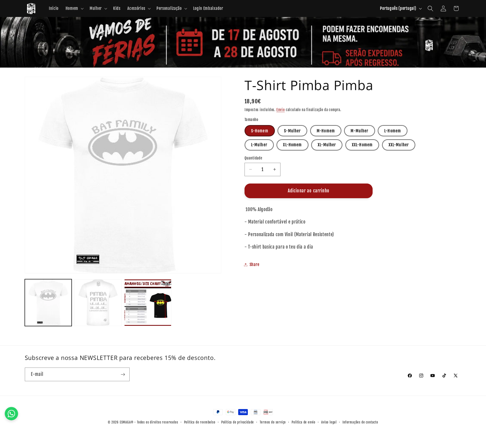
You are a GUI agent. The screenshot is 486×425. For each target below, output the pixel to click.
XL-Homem (292, 144)
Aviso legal (329, 422)
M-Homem (326, 130)
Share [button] (254, 264)
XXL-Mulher (399, 144)
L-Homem (392, 130)
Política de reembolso (199, 422)
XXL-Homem (362, 144)
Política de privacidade (237, 422)
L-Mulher (259, 144)
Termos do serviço (273, 422)
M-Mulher (359, 130)
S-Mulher (292, 130)
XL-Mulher (327, 144)
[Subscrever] (122, 374)
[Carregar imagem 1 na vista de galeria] (48, 302)
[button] (74, 9)
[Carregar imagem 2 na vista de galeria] (97, 302)
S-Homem (259, 130)
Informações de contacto (360, 422)
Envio (280, 110)
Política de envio (303, 422)
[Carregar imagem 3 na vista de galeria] (147, 302)
